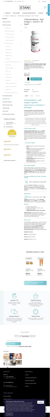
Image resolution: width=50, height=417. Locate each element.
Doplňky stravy (6, 98)
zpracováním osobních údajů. (25, 346)
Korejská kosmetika (8, 43)
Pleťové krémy (9, 49)
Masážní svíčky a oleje (7, 105)
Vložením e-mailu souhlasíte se (19, 346)
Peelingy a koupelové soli (11, 83)
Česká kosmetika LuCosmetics (11, 92)
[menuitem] (7, 13)
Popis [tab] (26, 95)
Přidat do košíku (36, 79)
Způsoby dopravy (7, 399)
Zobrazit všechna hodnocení (9, 160)
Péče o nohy (8, 74)
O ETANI (27, 375)
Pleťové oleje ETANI (10, 40)
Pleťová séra (8, 52)
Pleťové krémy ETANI (10, 34)
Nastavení (9, 414)
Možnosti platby (7, 396)
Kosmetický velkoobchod (30, 377)
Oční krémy (8, 46)
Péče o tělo (8, 80)
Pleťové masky (9, 55)
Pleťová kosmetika (7, 25)
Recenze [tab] (38, 95)
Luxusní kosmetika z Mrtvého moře (11, 61)
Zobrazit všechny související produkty (35, 283)
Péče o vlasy (8, 64)
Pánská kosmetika (9, 68)
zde (31, 411)
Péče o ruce (8, 71)
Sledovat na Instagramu (13, 367)
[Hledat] (39, 1)
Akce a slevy (5, 111)
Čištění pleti (8, 58)
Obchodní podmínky (29, 380)
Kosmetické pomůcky (7, 95)
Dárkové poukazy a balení (8, 114)
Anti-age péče (7, 28)
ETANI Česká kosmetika (9, 31)
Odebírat (13, 343)
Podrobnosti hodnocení (29, 62)
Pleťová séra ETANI (10, 37)
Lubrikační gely (6, 108)
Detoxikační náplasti (7, 101)
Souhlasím (40, 402)
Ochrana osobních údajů (30, 383)
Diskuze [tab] (31, 95)
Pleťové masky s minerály (11, 86)
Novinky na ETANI (6, 21)
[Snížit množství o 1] (28, 79)
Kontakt (27, 386)
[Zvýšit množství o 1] (28, 78)
